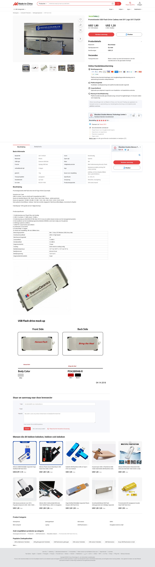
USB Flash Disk (47, 13)
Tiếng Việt (116, 553)
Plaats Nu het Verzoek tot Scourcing (58, 429)
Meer (14, 545)
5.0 (120, 150)
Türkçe (110, 553)
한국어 (90, 553)
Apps (128, 9)
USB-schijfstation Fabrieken (22, 542)
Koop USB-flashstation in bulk (126, 542)
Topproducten (103, 551)
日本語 (95, 553)
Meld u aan (92, 138)
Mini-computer (17, 525)
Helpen (121, 9)
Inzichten (110, 551)
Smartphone (16, 521)
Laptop (47, 525)
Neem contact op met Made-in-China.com (88, 551)
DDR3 (111, 521)
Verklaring (51, 551)
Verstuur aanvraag (101, 34)
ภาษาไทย (105, 553)
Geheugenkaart (49, 521)
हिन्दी (100, 553)
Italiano (67, 553)
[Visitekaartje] (139, 155)
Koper (111, 9)
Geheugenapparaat (37, 13)
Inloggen (139, 5)
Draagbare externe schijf (116, 525)
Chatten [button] (130, 34)
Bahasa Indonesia (125, 553)
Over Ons (44, 551)
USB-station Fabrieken (79, 542)
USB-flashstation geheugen (61, 542)
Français (52, 553)
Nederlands (79, 553)
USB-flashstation (82, 525)
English (34, 553)
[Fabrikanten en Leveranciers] (22, 4)
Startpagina (16, 13)
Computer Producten (26, 13)
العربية (85, 553)
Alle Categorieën (19, 9)
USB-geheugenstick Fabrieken (41, 542)
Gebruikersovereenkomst (61, 551)
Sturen (27, 429)
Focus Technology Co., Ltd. (75, 557)
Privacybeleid (72, 551)
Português (45, 553)
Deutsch (72, 553)
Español (39, 553)
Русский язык (59, 553)
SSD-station (81, 521)
